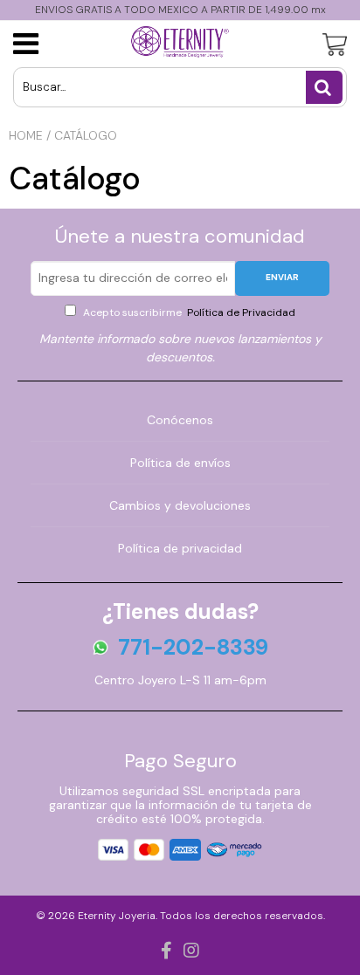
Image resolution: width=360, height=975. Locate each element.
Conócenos (180, 420)
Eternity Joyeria (117, 916)
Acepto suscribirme (187, 312)
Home (26, 135)
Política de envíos (180, 462)
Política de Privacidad (239, 312)
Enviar (282, 277)
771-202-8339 (193, 647)
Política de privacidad (180, 548)
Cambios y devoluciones (180, 505)
